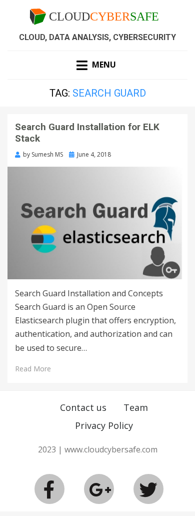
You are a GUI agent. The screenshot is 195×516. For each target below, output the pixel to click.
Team (136, 407)
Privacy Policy (104, 425)
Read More (33, 368)
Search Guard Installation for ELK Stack (87, 132)
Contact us (83, 407)
